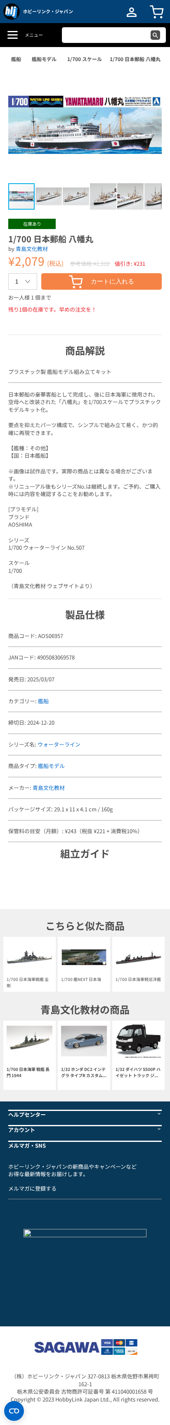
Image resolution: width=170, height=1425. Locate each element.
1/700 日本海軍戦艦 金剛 (28, 982)
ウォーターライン (59, 744)
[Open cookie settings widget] (14, 1411)
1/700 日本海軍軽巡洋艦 (138, 979)
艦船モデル (44, 58)
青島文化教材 (32, 249)
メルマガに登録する (32, 1188)
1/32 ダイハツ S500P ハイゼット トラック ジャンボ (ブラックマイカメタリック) (138, 1072)
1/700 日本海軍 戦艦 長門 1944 (28, 1072)
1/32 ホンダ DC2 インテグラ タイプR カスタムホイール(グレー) (84, 1072)
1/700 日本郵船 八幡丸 (135, 58)
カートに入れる (112, 281)
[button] (147, 82)
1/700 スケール (84, 58)
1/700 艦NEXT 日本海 (81, 979)
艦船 (16, 58)
